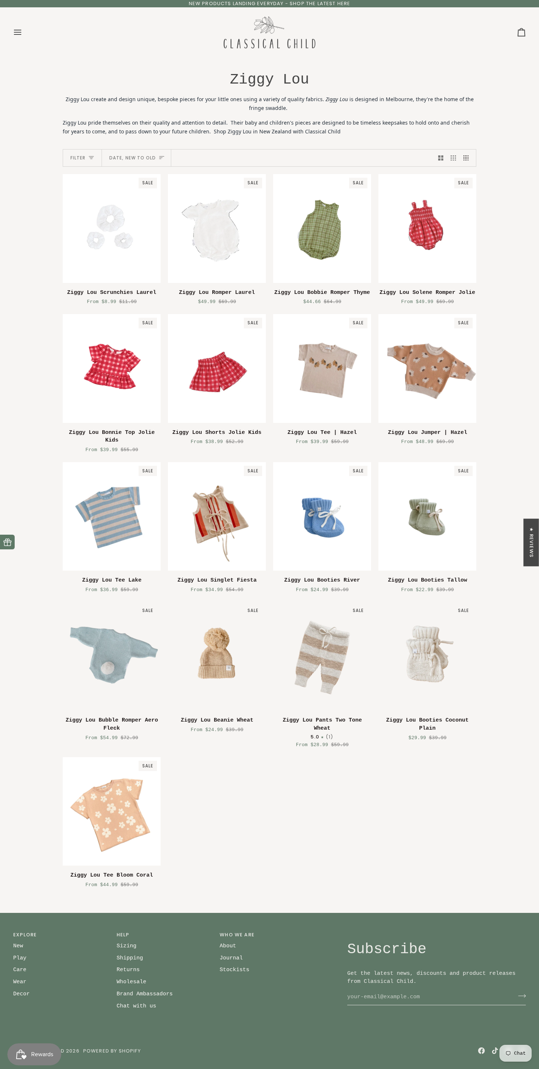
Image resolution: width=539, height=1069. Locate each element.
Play (19, 958)
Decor (21, 994)
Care (19, 970)
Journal (231, 958)
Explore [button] (25, 934)
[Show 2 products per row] (440, 158)
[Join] (520, 996)
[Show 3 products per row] (453, 158)
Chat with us (136, 1006)
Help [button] (123, 934)
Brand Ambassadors (145, 994)
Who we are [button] (237, 934)
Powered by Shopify (112, 1050)
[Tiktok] (495, 1050)
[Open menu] (24, 32)
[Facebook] (481, 1050)
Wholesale (131, 982)
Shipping (130, 958)
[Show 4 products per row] (468, 158)
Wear (19, 982)
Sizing (126, 946)
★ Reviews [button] (531, 542)
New (18, 946)
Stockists (234, 970)
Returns (128, 970)
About (228, 946)
